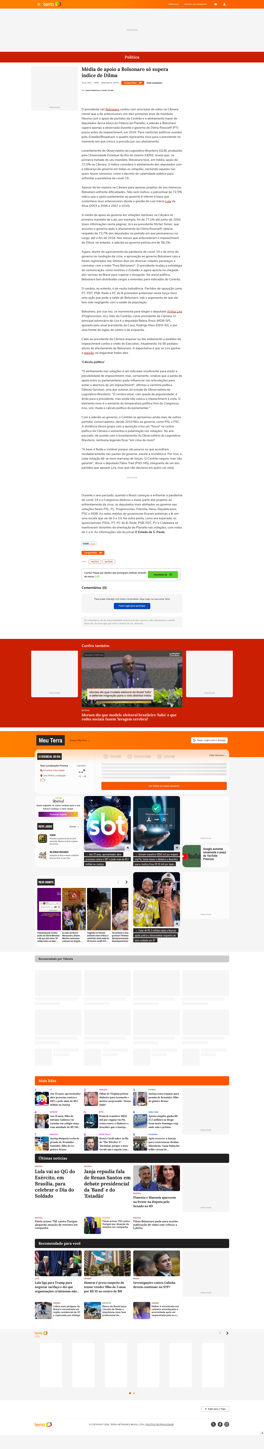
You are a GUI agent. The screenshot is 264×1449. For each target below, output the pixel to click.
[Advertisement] (205, 1225)
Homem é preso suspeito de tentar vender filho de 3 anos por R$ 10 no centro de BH (105, 1287)
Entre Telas (104, 1134)
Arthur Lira (174, 311)
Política (95, 562)
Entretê (53, 1112)
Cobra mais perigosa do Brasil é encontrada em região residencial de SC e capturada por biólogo (67, 1311)
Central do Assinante (195, 4)
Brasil (136, 1278)
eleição (89, 353)
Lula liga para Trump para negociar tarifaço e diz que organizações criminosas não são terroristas (56, 1287)
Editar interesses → (218, 755)
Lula (168, 201)
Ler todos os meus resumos (164, 786)
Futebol (152, 1090)
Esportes (106, 1303)
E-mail (216, 4)
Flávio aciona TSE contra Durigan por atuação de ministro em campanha (116, 1224)
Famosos (103, 1090)
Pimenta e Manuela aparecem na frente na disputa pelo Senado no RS (154, 1202)
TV (51, 1090)
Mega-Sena (153, 1112)
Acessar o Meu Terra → (80, 740)
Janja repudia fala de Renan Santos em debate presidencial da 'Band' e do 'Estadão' (107, 1183)
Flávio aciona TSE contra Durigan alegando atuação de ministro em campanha (56, 1225)
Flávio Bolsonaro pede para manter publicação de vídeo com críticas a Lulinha (155, 1225)
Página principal (52, 4)
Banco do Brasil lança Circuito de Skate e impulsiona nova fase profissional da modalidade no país (114, 1311)
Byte (101, 1112)
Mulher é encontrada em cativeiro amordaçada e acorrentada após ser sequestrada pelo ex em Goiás (165, 1311)
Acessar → (74, 826)
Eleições (106, 1218)
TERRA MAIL (173, 4)
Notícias (109, 562)
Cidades (87, 1278)
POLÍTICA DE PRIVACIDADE (160, 1424)
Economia (153, 1134)
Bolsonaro (112, 109)
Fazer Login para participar (132, 605)
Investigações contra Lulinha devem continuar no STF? (154, 1285)
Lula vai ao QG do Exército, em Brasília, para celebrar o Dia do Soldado (55, 1183)
